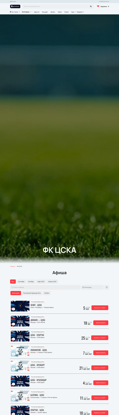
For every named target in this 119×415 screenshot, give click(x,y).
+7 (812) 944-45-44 (104, 1)
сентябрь (21, 282)
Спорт (66, 12)
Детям (53, 12)
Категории (15, 293)
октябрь (31, 282)
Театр (60, 12)
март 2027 (41, 282)
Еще (72, 12)
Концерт (45, 12)
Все (13, 282)
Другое (36, 12)
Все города (14, 12)
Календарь (26, 12)
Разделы (79, 12)
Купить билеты (101, 323)
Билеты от (99, 308)
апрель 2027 (52, 282)
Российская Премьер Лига (32, 293)
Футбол (46, 293)
